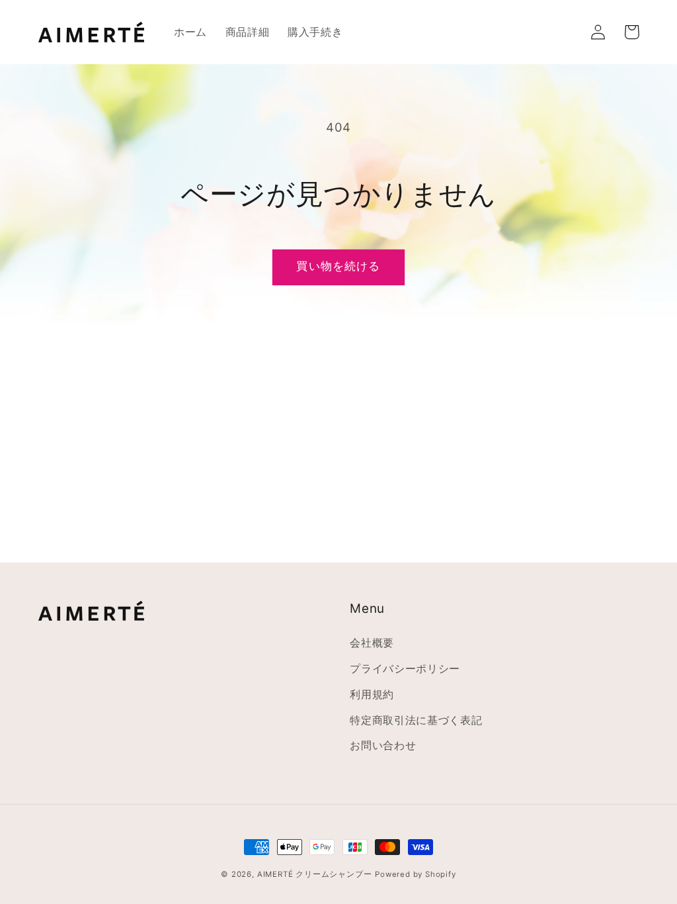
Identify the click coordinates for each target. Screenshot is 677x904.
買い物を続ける (338, 266)
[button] (565, 32)
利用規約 (372, 694)
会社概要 (372, 642)
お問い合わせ (383, 745)
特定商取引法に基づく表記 (416, 720)
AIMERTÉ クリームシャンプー (314, 874)
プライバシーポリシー (405, 668)
